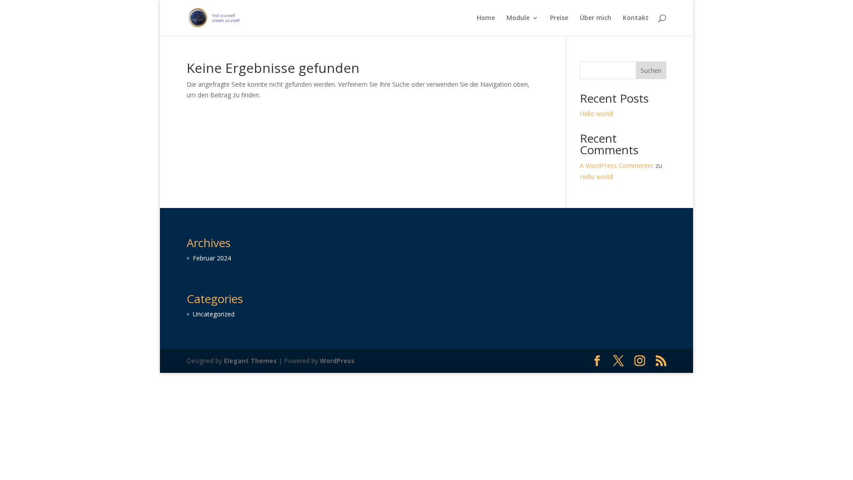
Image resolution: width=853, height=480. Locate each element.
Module (518, 18)
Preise (559, 18)
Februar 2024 (212, 258)
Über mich (595, 18)
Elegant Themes (250, 360)
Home (486, 18)
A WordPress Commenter (617, 165)
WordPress (337, 360)
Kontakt (636, 18)
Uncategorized (214, 314)
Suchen (651, 70)
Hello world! (597, 113)
